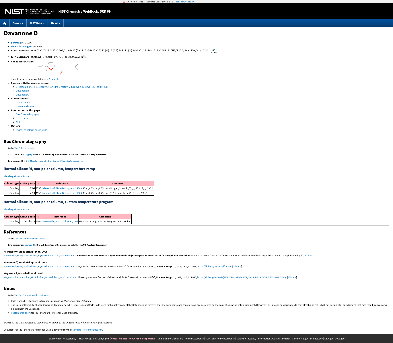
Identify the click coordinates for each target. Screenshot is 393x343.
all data (308, 255)
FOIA (207, 338)
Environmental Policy (223, 338)
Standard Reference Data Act (86, 329)
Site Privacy (55, 338)
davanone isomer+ (26, 106)
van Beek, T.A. (67, 255)
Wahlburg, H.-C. (57, 277)
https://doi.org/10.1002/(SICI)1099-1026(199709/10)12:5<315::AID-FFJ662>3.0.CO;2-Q (241, 277)
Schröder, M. (41, 277)
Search (17, 23)
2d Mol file (54, 79)
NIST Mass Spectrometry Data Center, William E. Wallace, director (54, 161)
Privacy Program (87, 338)
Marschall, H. (26, 277)
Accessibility (69, 338)
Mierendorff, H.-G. (13, 255)
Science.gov (316, 338)
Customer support (21, 312)
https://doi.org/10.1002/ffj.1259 (214, 266)
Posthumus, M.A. (50, 255)
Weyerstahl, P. (11, 277)
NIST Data (36, 23)
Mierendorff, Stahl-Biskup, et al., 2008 (62, 188)
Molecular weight (21, 46)
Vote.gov (339, 338)
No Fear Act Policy (194, 338)
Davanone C (22, 94)
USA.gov (328, 338)
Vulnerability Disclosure (170, 338)
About (54, 23)
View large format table (16, 176)
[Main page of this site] (5, 23)
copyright (29, 154)
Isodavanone (23, 102)
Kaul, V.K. (72, 277)
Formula (16, 42)
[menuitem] (5, 23)
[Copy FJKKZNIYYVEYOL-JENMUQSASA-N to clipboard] (84, 57)
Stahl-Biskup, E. (31, 255)
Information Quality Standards (274, 338)
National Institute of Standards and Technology (29, 11)
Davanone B (22, 90)
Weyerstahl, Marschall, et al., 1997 (60, 221)
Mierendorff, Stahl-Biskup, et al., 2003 (62, 193)
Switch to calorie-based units (31, 130)
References (22, 118)
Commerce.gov (300, 338)
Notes (19, 122)
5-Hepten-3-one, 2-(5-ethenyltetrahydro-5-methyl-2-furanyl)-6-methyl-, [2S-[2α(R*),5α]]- (62, 86)
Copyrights (103, 338)
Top (16, 148)
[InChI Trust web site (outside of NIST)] (214, 53)
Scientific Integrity (246, 338)
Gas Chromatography (27, 114)
